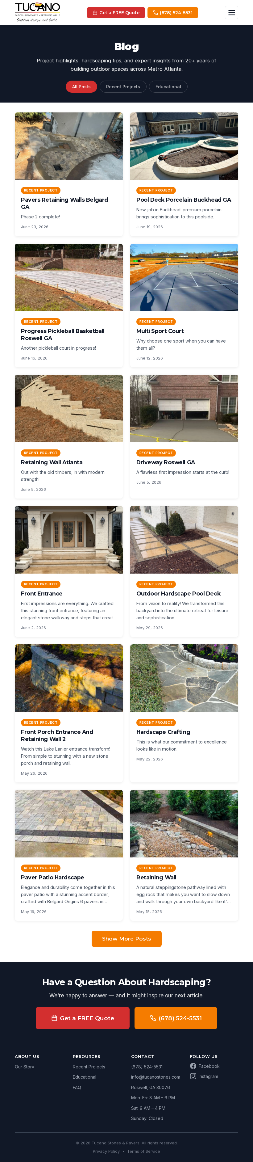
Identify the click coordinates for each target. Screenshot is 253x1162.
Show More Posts (126, 939)
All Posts (81, 86)
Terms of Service (143, 1151)
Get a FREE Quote (87, 1018)
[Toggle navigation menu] (231, 12)
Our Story (24, 1066)
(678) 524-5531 (180, 1018)
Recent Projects (123, 86)
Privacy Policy (106, 1151)
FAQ (77, 1087)
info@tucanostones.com (155, 1077)
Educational (168, 86)
